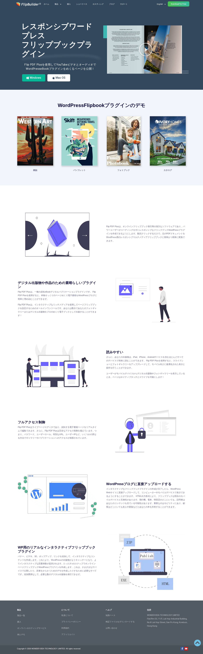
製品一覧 (21, 615)
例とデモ (21, 634)
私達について (67, 615)
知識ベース (110, 615)
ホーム (46, 4)
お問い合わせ (111, 628)
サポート (123, 4)
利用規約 (65, 628)
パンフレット (79, 170)
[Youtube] (186, 648)
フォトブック (123, 170)
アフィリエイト (68, 634)
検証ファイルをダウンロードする (120, 622)
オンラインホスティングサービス (31, 628)
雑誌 (35, 170)
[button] (146, 49)
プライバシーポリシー (71, 622)
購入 (69, 4)
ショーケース (81, 4)
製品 (56, 4)
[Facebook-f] (182, 648)
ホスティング (98, 4)
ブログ (112, 4)
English (160, 4)
